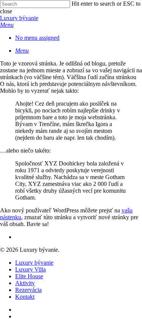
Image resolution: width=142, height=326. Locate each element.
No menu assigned (37, 37)
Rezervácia (28, 290)
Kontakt (24, 296)
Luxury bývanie (19, 18)
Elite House (29, 276)
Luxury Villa (30, 269)
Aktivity (25, 283)
